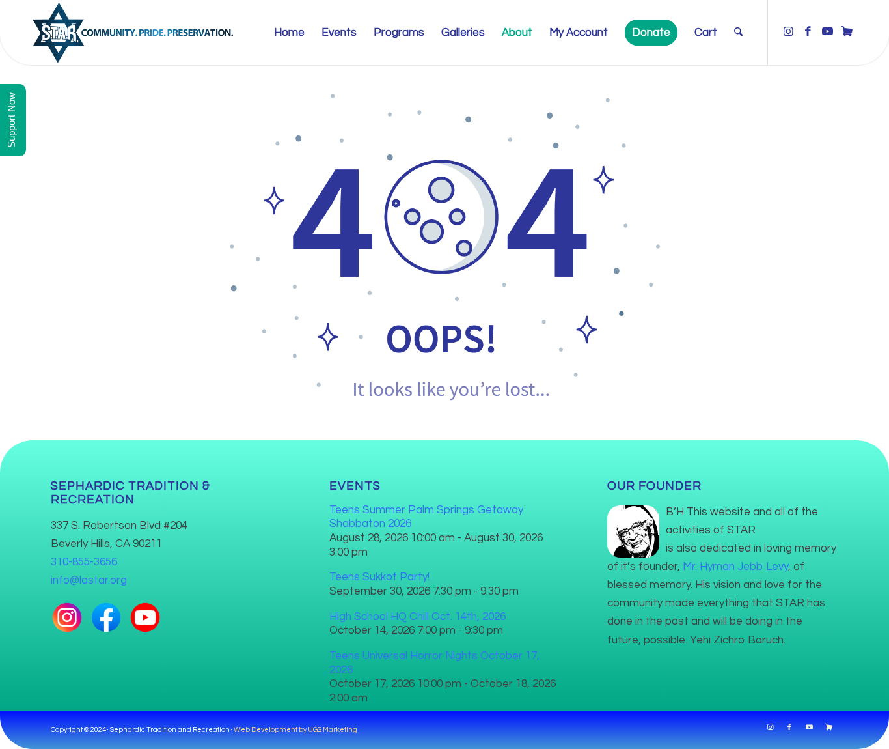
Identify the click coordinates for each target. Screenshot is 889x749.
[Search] (738, 32)
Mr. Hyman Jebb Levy (735, 566)
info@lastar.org (89, 580)
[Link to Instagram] (788, 32)
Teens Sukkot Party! (379, 577)
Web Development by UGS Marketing (295, 729)
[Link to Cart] (846, 32)
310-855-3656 (84, 562)
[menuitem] (289, 32)
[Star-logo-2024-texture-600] (133, 32)
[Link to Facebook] (807, 32)
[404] (445, 242)
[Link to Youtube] (827, 32)
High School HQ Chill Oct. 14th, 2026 (417, 617)
